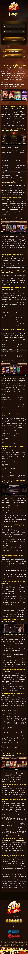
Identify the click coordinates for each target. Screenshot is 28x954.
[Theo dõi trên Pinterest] (10, 921)
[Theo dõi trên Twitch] (21, 921)
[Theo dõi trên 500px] (18, 921)
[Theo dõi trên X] (7, 921)
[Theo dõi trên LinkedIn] (12, 921)
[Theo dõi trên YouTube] (15, 921)
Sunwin (3, 111)
